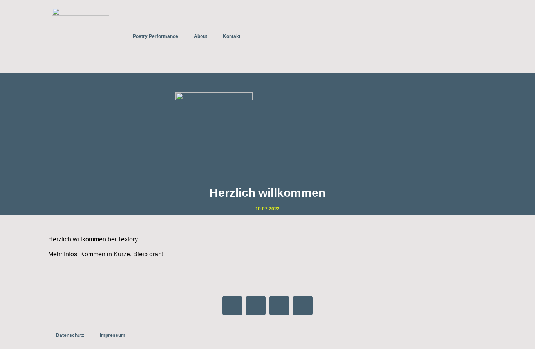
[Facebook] (232, 305)
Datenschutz (70, 335)
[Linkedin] (303, 305)
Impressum (112, 335)
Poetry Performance (155, 36)
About (200, 36)
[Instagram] (256, 305)
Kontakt (231, 36)
